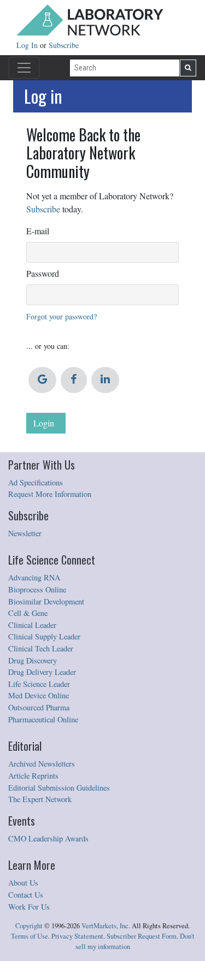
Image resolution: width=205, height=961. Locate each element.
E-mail (37, 230)
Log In (28, 45)
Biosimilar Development (46, 601)
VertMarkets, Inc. (105, 925)
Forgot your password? (61, 316)
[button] (42, 380)
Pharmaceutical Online (43, 719)
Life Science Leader (39, 684)
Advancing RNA (34, 577)
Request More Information (49, 494)
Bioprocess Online (37, 589)
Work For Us (29, 906)
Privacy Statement (77, 936)
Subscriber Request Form (142, 936)
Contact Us (25, 894)
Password (42, 273)
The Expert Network (40, 799)
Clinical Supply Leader (44, 636)
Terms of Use (29, 936)
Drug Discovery (32, 660)
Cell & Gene (28, 613)
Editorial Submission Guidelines (59, 787)
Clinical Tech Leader (40, 648)
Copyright (29, 925)
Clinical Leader (32, 625)
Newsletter (25, 533)
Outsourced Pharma (38, 707)
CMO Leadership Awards (48, 838)
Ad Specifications (35, 482)
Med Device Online (38, 695)
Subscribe (64, 45)
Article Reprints (33, 775)
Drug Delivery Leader (42, 672)
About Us (23, 882)
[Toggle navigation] (24, 68)
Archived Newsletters (41, 763)
